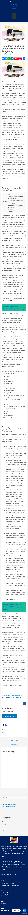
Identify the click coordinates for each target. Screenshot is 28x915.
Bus (3, 54)
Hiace (3, 830)
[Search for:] (14, 797)
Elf (2, 827)
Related (11, 211)
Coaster (4, 824)
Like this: (11, 209)
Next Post (14, 744)
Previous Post (14, 740)
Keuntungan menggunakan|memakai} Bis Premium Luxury (15, 205)
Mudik (3, 833)
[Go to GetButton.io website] (24, 913)
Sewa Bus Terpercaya (8, 806)
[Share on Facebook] (24, 704)
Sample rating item (7, 711)
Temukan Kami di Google (9, 804)
